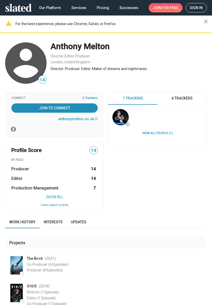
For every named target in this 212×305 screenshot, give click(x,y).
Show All (54, 197)
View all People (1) (157, 133)
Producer (82, 56)
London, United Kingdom (70, 62)
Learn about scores (55, 205)
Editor (69, 56)
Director (57, 56)
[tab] (132, 98)
